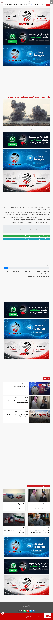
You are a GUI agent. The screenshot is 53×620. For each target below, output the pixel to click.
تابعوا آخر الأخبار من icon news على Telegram (36, 239)
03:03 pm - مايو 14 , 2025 (32, 129)
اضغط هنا (10, 229)
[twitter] (30, 611)
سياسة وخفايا (46, 129)
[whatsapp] (24, 611)
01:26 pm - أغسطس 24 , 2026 (17, 504)
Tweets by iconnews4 (45, 447)
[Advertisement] (26, 252)
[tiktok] (19, 611)
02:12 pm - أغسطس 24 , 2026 (21, 411)
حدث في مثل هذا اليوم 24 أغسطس (21, 386)
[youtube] (27, 611)
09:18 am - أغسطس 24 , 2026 (16, 527)
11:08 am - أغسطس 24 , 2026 (42, 527)
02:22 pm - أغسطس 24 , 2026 (21, 383)
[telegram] (21, 611)
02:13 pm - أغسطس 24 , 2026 (21, 397)
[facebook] (33, 611)
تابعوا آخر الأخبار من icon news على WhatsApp (36, 236)
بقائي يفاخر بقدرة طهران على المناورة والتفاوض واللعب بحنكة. (37, 4)
